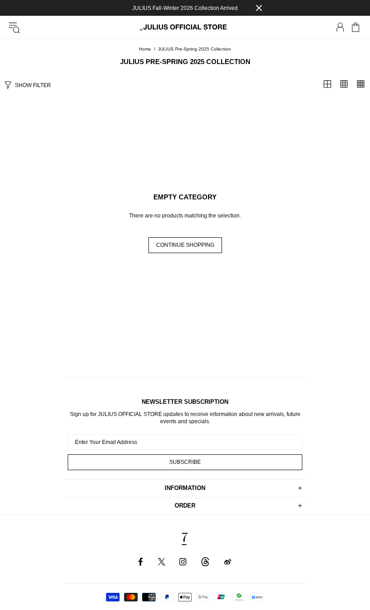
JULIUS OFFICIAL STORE (185, 27)
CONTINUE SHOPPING (185, 245)
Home (145, 48)
